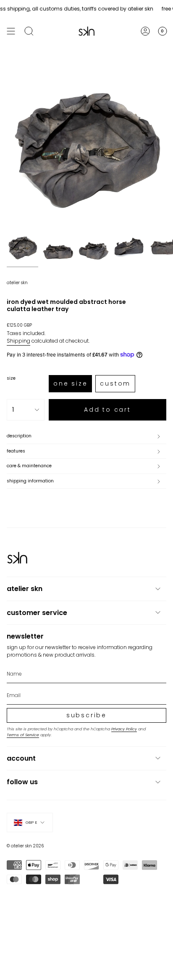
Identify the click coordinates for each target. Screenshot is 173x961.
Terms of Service (23, 734)
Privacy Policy (124, 729)
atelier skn (17, 282)
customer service (37, 613)
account (21, 758)
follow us (22, 782)
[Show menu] (11, 31)
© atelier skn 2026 (25, 846)
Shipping (18, 340)
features (16, 451)
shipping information (30, 481)
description (19, 436)
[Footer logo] (17, 557)
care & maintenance (29, 466)
